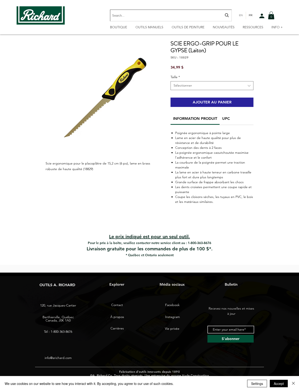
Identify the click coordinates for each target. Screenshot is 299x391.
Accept (279, 383)
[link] (195, 118)
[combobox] (171, 15)
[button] (271, 15)
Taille (175, 77)
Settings (257, 383)
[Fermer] (293, 383)
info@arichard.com (58, 358)
